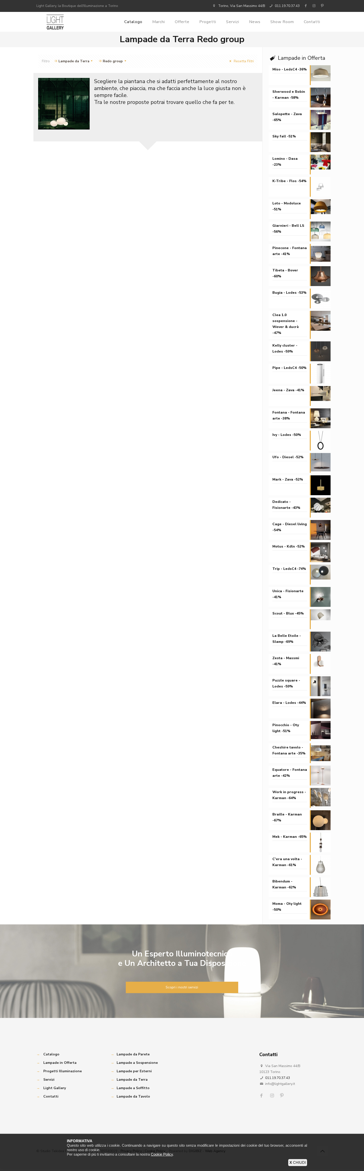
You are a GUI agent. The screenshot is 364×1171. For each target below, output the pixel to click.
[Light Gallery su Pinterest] (322, 5)
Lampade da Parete (133, 1054)
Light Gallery (54, 1088)
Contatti (50, 1096)
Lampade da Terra (132, 1079)
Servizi (48, 1079)
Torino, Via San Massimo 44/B (241, 5)
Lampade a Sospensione (137, 1062)
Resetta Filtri (243, 61)
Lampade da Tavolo (133, 1096)
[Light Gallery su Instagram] (314, 5)
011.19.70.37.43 (287, 5)
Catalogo (51, 1054)
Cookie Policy (162, 1154)
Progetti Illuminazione (62, 1071)
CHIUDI (297, 1162)
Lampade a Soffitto (133, 1088)
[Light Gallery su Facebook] (305, 5)
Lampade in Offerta (60, 1062)
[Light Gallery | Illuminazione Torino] (55, 22)
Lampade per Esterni (134, 1071)
